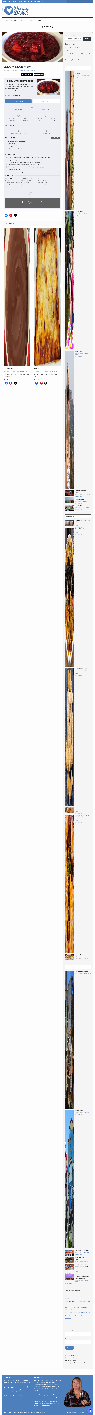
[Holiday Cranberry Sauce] (32, 47)
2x (55, 138)
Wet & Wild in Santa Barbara (81, 491)
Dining (9, 1)
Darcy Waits (23, 70)
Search (87, 38)
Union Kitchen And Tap (71, 57)
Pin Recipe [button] (47, 101)
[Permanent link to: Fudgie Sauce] (17, 297)
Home (4, 1)
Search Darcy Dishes (70, 35)
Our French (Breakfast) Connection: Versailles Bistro (82, 1266)
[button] (5, 96)
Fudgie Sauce (8, 368)
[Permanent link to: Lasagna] (47, 297)
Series (40, 20)
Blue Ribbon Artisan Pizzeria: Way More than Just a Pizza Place (82, 1276)
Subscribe (69, 1348)
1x (52, 138)
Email (69, 1339)
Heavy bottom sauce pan (18, 133)
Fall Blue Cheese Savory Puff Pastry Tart (82, 816)
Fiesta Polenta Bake (70, 51)
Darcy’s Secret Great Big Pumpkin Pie (79, 1312)
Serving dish (46, 133)
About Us (26, 1)
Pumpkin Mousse (80, 808)
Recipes (20, 1)
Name (69, 1331)
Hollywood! (78, 351)
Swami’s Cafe (79, 1110)
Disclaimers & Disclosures (38, 1)
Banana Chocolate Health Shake (73, 48)
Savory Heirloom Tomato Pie (82, 955)
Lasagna (37, 368)
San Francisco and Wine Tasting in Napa (82, 498)
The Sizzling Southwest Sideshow (74, 60)
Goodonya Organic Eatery (82, 1250)
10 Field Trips (79, 211)
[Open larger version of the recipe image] (48, 87)
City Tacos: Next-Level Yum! (81, 1258)
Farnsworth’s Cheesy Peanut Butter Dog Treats (77, 54)
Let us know (31, 204)
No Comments (31, 70)
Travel (14, 1)
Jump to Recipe (27, 74)
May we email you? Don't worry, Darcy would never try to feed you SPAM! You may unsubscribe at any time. (77, 1359)
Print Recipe (39, 74)
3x (58, 138)
